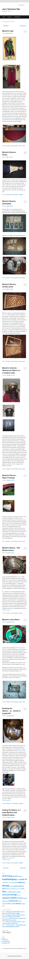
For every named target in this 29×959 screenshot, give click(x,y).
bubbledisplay (9, 879)
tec (11, 903)
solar (9, 904)
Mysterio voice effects (10, 619)
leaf (4, 891)
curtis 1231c (5, 882)
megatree (18, 892)
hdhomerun (8, 888)
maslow (14, 892)
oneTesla (20, 898)
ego (24, 882)
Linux (7, 892)
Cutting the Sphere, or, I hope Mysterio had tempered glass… (11, 812)
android (15, 876)
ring (3, 901)
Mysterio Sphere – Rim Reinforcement (11, 549)
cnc (18, 879)
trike (14, 904)
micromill (5, 895)
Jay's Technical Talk (11, 9)
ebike (20, 882)
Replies (21, 194)
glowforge (21, 886)
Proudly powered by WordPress (14, 956)
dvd (10, 882)
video (3, 905)
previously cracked (21, 750)
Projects (8, 145)
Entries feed (5, 939)
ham (3, 889)
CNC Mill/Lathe (17, 17)
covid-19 (23, 879)
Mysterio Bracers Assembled (9, 202)
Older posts (5, 25)
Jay (3, 911)
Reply (20, 613)
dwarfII (16, 882)
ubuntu (18, 903)
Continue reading (6, 610)
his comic (4, 314)
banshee (20, 876)
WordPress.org (5, 943)
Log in (3, 938)
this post (19, 576)
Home (4, 17)
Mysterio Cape (8, 31)
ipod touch (17, 888)
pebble (25, 898)
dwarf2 (12, 882)
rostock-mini (13, 900)
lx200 (10, 892)
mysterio (16, 145)
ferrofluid (11, 886)
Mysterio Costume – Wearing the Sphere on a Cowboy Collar (11, 370)
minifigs (13, 894)
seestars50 (4, 903)
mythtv (14, 897)
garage (16, 886)
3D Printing (7, 876)
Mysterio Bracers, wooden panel (9, 285)
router (20, 901)
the (14, 93)
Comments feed (6, 941)
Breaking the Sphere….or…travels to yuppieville (11, 710)
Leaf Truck (9, 17)
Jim (3, 915)
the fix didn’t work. (10, 858)
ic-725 (12, 888)
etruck (5, 885)
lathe (23, 888)
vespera (23, 903)
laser (20, 888)
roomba (6, 901)
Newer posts (23, 25)
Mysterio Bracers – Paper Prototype (9, 476)
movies (18, 895)
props (16, 93)
